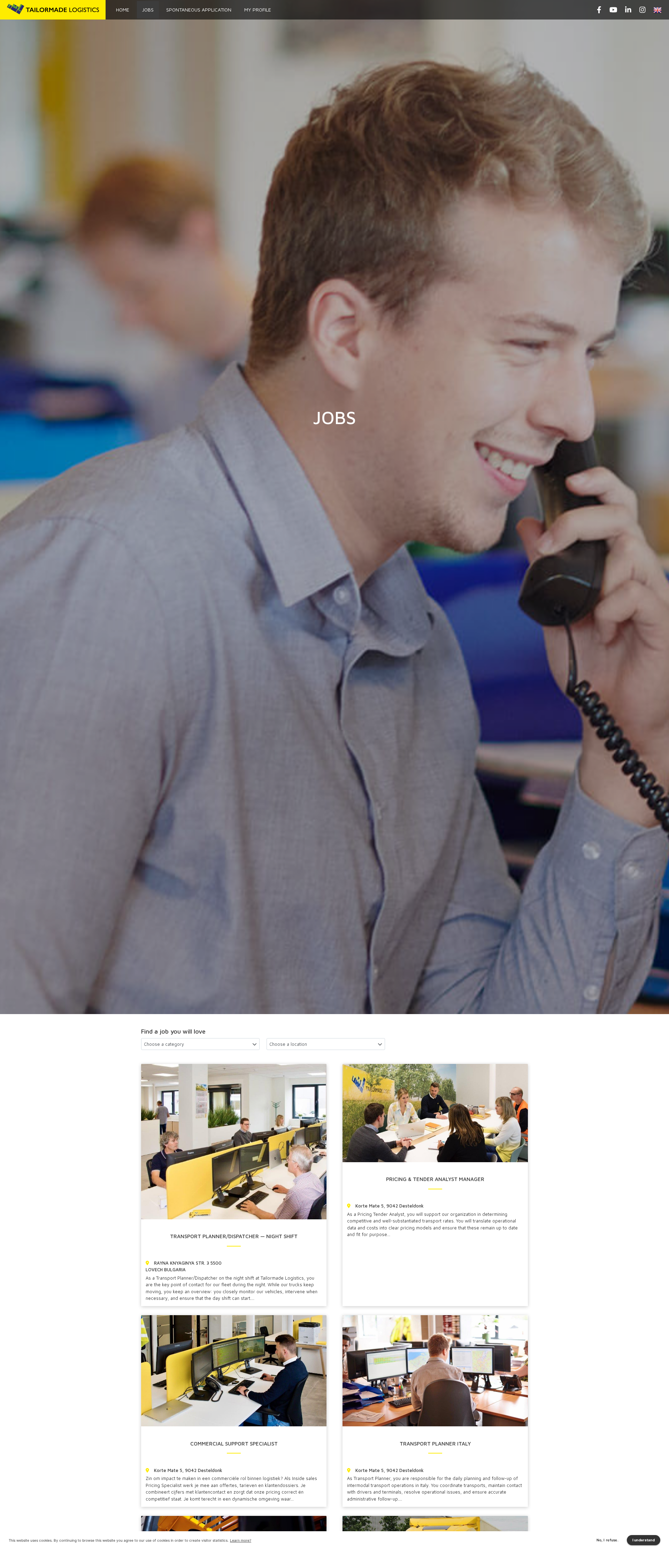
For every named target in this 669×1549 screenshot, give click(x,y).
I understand (643, 1540)
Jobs (148, 10)
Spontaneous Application (198, 10)
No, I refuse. (607, 1540)
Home (122, 10)
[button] (658, 10)
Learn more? (240, 1540)
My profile (257, 10)
